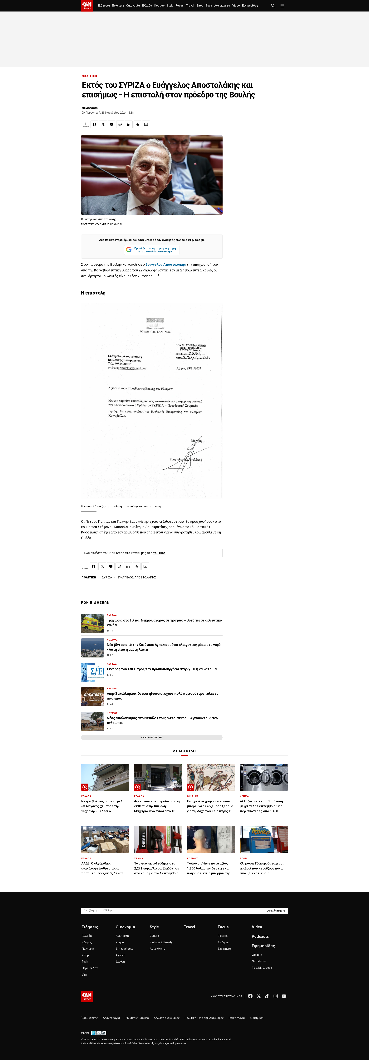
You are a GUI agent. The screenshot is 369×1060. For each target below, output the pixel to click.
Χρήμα (120, 942)
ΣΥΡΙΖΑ (107, 577)
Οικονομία (133, 5)
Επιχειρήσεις (124, 948)
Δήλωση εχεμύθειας (167, 1018)
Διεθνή (120, 961)
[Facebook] (250, 996)
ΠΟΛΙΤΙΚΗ (89, 76)
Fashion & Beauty (161, 942)
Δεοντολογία (111, 1018)
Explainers (224, 948)
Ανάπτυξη (122, 936)
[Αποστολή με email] (146, 124)
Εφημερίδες (250, 5)
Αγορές (120, 955)
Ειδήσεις (104, 5)
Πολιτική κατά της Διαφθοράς (204, 1018)
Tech (209, 5)
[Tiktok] (267, 996)
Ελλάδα (147, 5)
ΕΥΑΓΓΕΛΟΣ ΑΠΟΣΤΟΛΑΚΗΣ (137, 577)
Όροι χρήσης (89, 1018)
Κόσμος (159, 5)
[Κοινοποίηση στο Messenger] (111, 124)
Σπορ (199, 5)
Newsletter (259, 961)
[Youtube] (284, 996)
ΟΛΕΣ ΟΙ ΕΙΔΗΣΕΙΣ (151, 737)
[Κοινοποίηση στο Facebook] (94, 124)
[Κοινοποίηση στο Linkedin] (129, 124)
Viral (84, 974)
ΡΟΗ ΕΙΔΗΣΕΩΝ (95, 603)
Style (170, 5)
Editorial (223, 936)
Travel (190, 5)
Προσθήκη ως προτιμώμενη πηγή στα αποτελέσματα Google (155, 250)
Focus (180, 5)
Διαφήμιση (256, 1018)
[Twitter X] (258, 996)
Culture (154, 936)
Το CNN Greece (262, 967)
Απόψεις (223, 942)
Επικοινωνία (237, 1018)
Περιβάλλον (90, 968)
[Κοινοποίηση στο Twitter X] (103, 124)
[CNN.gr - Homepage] (87, 6)
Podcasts (260, 936)
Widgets (257, 955)
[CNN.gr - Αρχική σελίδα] (87, 996)
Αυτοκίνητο (222, 5)
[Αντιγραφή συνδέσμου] (137, 124)
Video (236, 5)
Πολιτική (118, 5)
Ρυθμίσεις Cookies (137, 1018)
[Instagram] (275, 996)
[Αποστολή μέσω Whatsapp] (120, 124)
